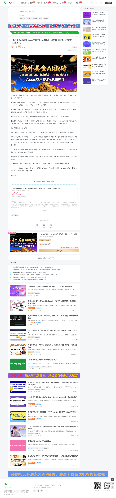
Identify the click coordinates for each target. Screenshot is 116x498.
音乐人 (101, 168)
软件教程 (86, 195)
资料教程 (94, 209)
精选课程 (47, 2)
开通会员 (109, 3)
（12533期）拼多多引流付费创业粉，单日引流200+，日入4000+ (28, 277)
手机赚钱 (29, 18)
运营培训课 (94, 187)
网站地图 (59, 485)
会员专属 (31, 293)
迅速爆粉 (94, 190)
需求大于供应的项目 (89, 171)
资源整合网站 (100, 207)
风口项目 (86, 166)
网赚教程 (39, 3)
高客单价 (94, 161)
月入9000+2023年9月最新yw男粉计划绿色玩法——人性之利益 (99, 95)
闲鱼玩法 (94, 175)
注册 (100, 32)
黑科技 (85, 158)
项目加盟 (94, 166)
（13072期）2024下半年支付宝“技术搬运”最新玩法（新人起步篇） (29, 280)
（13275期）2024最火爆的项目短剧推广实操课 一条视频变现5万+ (29, 272)
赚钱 (85, 207)
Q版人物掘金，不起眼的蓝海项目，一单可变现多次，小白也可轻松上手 (99, 146)
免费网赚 (35, 18)
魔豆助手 (86, 161)
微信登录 (95, 41)
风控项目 (96, 163)
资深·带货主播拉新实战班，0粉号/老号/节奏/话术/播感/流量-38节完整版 (99, 80)
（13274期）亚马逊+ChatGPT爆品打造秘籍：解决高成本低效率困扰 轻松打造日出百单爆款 (35, 269)
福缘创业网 (40, 485)
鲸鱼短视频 (99, 158)
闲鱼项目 (99, 173)
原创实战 (16, 215)
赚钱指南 (86, 204)
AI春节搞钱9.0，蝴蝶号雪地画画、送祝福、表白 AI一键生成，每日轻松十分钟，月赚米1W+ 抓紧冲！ (99, 88)
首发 (100, 161)
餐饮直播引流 (87, 163)
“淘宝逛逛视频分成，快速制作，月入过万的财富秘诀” (99, 132)
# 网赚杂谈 (49, 366)
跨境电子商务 (92, 197)
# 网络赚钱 (37, 448)
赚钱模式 (100, 202)
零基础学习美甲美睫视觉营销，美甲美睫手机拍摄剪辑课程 (99, 117)
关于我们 (53, 485)
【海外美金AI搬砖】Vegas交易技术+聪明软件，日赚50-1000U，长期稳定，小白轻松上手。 (43, 41)
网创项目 (46, 18)
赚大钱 (91, 207)
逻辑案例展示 (87, 185)
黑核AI (92, 158)
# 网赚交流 (37, 366)
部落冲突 (102, 183)
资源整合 (86, 209)
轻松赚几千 (95, 192)
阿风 (16, 46)
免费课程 (31, 2)
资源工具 (55, 3)
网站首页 (23, 3)
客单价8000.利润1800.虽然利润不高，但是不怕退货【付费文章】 (99, 109)
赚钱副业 (102, 204)
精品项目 (38, 389)
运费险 (95, 185)
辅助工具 (101, 190)
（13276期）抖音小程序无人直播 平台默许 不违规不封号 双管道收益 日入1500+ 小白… (34, 274)
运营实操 (86, 187)
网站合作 (49, 487)
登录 (90, 32)
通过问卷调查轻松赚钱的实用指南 (39, 441)
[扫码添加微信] (112, 483)
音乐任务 (86, 168)
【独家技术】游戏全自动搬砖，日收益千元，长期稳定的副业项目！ (51, 286)
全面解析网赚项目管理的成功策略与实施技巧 (43, 360)
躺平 (85, 197)
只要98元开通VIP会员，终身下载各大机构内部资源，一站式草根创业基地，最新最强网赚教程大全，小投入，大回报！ (44, 33)
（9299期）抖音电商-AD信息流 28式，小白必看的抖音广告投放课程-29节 (99, 73)
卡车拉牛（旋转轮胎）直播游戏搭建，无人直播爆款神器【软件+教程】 (99, 124)
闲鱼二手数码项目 (96, 178)
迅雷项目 (86, 190)
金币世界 (86, 183)
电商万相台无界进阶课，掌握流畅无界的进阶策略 (99, 101)
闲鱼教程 (101, 175)
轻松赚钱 (86, 192)
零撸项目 (99, 171)
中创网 (34, 485)
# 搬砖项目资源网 (44, 448)
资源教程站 (43, 487)
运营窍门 (102, 185)
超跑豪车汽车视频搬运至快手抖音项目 (93, 200)
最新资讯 (78, 2)
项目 (100, 166)
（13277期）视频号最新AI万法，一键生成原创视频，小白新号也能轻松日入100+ (32, 267)
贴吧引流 (101, 209)
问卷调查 (96, 180)
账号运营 (86, 212)
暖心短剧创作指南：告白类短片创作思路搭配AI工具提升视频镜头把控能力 (53, 456)
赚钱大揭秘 (94, 204)
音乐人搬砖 (94, 168)
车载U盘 (101, 195)
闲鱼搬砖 (86, 178)
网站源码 (70, 3)
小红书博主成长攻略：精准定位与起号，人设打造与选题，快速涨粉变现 (52, 397)
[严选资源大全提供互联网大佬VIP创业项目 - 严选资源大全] (6, 483)
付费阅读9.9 (31, 308)
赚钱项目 (93, 202)
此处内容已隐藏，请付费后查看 (45, 181)
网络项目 (44, 389)
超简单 (85, 202)
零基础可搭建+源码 (88, 173)
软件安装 (94, 195)
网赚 (40, 18)
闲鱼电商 (86, 175)
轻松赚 (103, 192)
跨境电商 (101, 197)
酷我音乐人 (94, 183)
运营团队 (102, 187)
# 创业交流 (43, 366)
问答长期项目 (87, 180)
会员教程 (62, 2)
